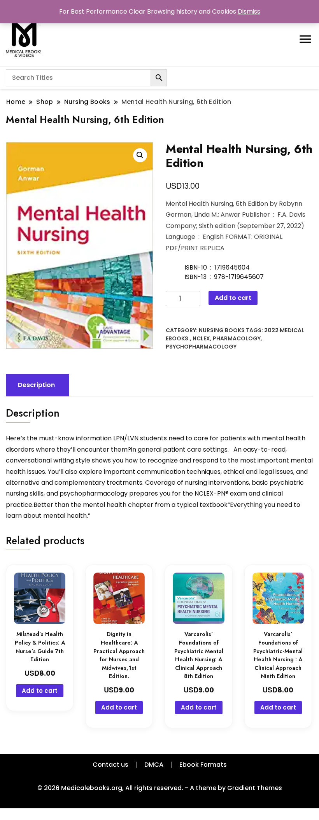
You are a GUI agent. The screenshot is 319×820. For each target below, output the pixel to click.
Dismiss (249, 11)
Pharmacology (237, 338)
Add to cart (233, 297)
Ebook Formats (203, 764)
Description (36, 384)
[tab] (36, 385)
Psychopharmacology (201, 346)
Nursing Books (222, 330)
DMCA (153, 764)
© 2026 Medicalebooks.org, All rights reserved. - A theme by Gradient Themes (159, 787)
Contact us (110, 764)
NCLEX (201, 338)
